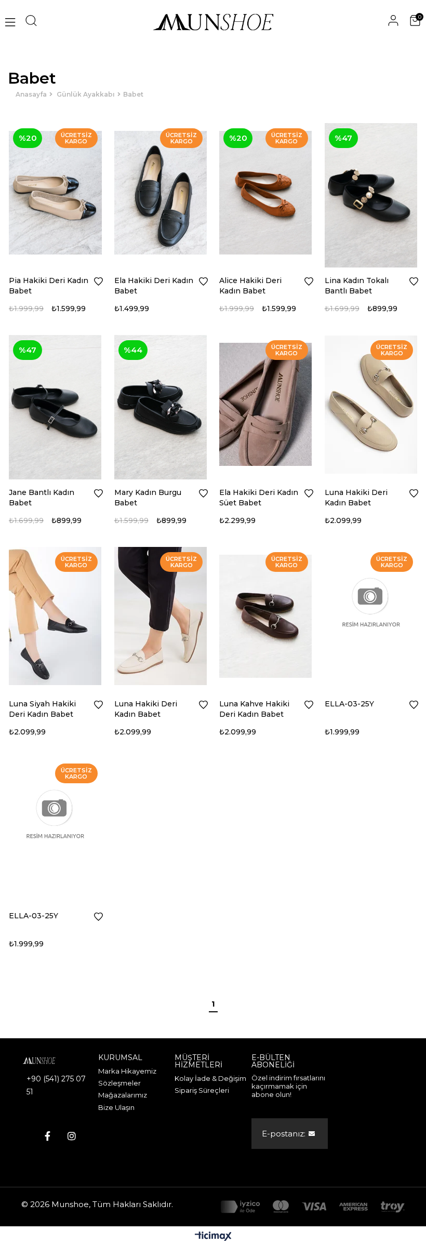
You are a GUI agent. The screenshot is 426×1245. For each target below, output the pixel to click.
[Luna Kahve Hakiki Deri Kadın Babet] (265, 616)
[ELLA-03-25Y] (371, 616)
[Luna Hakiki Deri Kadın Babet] (371, 404)
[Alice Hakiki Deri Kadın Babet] (265, 192)
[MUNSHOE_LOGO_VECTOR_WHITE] (47, 1060)
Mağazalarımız (122, 1095)
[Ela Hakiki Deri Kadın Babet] (160, 192)
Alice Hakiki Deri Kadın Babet (250, 286)
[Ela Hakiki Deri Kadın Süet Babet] (265, 404)
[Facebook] (48, 1136)
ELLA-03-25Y (349, 703)
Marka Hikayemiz (127, 1071)
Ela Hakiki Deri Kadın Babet (153, 286)
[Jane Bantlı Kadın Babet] (55, 404)
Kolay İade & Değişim (210, 1078)
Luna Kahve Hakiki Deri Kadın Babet (254, 709)
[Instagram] (72, 1136)
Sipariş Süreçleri (202, 1090)
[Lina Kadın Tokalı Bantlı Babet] (371, 192)
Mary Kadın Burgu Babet (147, 497)
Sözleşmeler (119, 1083)
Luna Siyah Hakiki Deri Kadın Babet (42, 709)
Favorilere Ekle (98, 281)
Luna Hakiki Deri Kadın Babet (356, 497)
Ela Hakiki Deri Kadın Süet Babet (258, 497)
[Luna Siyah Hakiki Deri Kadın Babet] (55, 616)
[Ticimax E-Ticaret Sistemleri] (213, 1236)
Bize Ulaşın (116, 1107)
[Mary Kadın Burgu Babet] (160, 404)
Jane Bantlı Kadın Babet (41, 497)
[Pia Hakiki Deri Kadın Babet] (55, 192)
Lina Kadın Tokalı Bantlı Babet (357, 286)
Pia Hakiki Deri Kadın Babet (48, 286)
